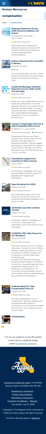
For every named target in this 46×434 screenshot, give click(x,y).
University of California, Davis (17, 382)
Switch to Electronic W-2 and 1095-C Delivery (27, 62)
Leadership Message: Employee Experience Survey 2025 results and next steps (26, 89)
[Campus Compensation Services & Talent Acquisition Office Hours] (6, 126)
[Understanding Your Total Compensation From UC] (6, 289)
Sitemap (33, 401)
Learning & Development (21, 42)
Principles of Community (22, 397)
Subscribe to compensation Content (3, 327)
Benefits (16, 70)
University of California (17, 401)
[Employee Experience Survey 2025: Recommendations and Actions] (6, 31)
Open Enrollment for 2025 (23, 184)
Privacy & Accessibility (22, 394)
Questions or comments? (22, 391)
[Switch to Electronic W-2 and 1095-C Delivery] (6, 64)
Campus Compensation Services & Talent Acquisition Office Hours (27, 125)
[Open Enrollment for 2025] (6, 187)
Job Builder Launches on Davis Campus (25, 208)
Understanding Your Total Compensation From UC (22, 287)
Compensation (18, 316)
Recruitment (38, 132)
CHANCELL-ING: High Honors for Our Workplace (26, 234)
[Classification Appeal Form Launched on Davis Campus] (6, 161)
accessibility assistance (26, 343)
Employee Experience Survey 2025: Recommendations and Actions (25, 30)
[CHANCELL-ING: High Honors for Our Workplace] (6, 236)
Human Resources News (21, 98)
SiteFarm (36, 418)
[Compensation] (6, 319)
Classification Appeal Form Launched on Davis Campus (24, 159)
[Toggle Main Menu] (4, 3)
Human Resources (14, 9)
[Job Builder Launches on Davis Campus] (6, 210)
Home (4, 22)
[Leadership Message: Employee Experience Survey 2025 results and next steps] (6, 89)
